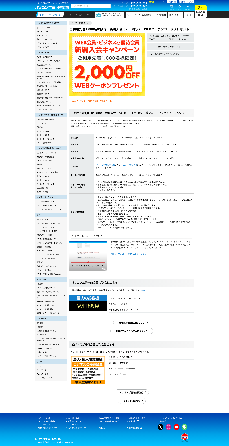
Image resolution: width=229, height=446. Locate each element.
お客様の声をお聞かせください (110, 421)
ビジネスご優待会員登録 (131, 392)
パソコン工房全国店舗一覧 (46, 258)
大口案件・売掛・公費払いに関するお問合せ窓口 (51, 77)
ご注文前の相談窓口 (44, 72)
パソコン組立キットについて (47, 43)
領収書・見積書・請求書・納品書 (48, 105)
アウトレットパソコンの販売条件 (48, 61)
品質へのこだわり (43, 31)
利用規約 (40, 327)
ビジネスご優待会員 (128, 165)
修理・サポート (175, 14)
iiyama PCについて (43, 27)
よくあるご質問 (42, 219)
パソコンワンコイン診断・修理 (48, 254)
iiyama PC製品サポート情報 (47, 231)
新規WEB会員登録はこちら (132, 322)
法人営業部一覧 (42, 188)
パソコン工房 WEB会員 (105, 165)
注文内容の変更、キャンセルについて (50, 98)
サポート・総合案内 (45, 418)
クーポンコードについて (45, 139)
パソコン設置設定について (46, 239)
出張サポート (41, 262)
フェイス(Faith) (42, 374)
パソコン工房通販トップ (80, 23)
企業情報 (40, 323)
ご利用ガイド (172, 2)
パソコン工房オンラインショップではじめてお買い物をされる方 (112, 14)
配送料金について (43, 90)
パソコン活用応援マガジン (46, 205)
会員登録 (152, 2)
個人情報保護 (41, 335)
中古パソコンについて (44, 39)
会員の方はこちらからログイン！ (132, 331)
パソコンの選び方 (43, 47)
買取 (189, 14)
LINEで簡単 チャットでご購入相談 (49, 82)
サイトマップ (73, 424)
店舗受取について (43, 94)
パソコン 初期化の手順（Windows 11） (51, 274)
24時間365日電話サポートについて (49, 243)
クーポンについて (43, 135)
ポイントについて (43, 131)
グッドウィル (41, 370)
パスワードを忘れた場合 (45, 227)
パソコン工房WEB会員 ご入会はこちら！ (166, 46)
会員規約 (40, 127)
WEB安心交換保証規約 (45, 309)
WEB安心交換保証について (46, 305)
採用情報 (163, 421)
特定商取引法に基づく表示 (46, 331)
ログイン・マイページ (44, 123)
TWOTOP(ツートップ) (44, 378)
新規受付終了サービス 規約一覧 (48, 313)
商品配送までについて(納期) (47, 86)
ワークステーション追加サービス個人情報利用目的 (51, 339)
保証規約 (40, 284)
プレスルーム (42, 424)
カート (172, 9)
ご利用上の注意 (42, 352)
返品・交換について (44, 102)
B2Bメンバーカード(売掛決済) (47, 172)
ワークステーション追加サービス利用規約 (51, 296)
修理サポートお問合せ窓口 (46, 266)
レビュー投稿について (44, 143)
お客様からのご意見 (186, 2)
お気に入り (179, 9)
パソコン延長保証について (46, 288)
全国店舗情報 (160, 14)
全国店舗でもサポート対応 (46, 250)
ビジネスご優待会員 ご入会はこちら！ (165, 54)
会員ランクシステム (44, 168)
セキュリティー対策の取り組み (48, 344)
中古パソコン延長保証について (48, 292)
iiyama (39, 366)
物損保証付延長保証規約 (45, 301)
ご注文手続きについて (44, 57)
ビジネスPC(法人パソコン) (46, 153)
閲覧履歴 (187, 9)
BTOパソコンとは (43, 35)
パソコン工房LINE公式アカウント (49, 209)
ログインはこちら (131, 400)
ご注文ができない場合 (44, 109)
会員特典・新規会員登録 (45, 119)
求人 (201, 11)
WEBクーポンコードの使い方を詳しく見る (128, 253)
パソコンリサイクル (44, 270)
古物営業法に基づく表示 (77, 428)
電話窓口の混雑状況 (44, 247)
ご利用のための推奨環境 (45, 348)
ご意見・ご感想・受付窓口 (46, 356)
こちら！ (143, 290)
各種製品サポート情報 (44, 235)
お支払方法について (44, 65)
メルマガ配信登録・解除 (45, 201)
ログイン (161, 2)
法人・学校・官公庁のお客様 (139, 14)
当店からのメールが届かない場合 (48, 223)
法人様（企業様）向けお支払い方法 (49, 68)
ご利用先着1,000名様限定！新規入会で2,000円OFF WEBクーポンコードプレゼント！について (169, 37)
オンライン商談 (42, 192)
